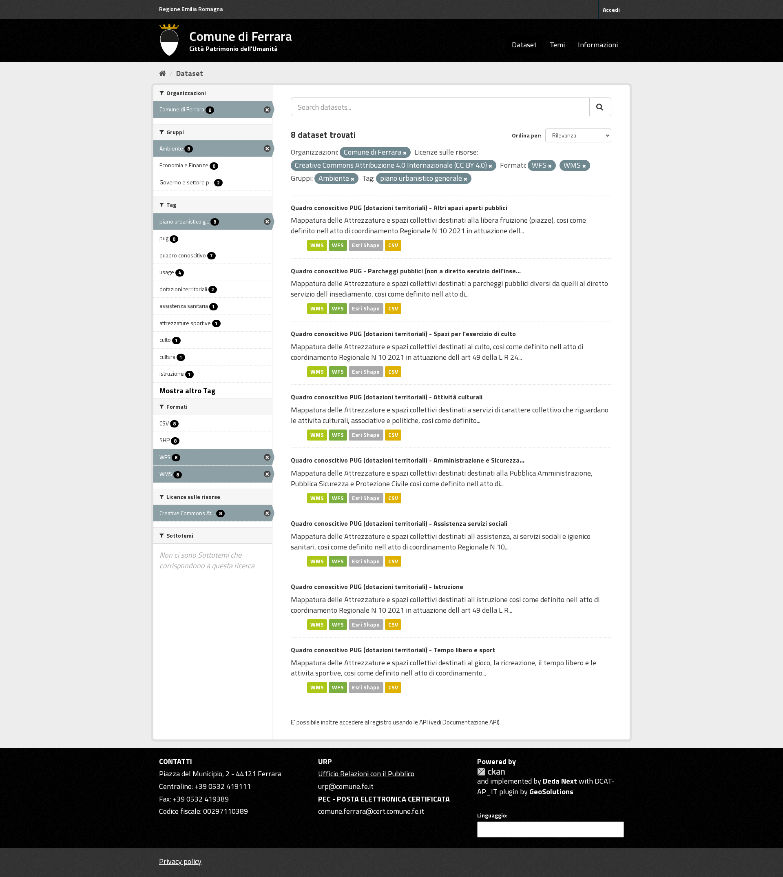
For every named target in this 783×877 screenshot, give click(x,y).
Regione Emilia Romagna (191, 8)
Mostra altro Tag (187, 390)
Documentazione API (470, 722)
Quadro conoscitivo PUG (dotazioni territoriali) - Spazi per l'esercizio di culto (403, 334)
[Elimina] (405, 153)
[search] (600, 106)
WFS (338, 245)
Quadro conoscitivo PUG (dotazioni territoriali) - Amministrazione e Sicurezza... (407, 460)
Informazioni (598, 44)
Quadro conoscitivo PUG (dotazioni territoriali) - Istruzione (377, 586)
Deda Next (560, 780)
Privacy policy (180, 861)
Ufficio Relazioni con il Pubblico (366, 773)
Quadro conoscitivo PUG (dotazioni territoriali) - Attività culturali (386, 397)
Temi (557, 44)
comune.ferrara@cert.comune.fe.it (371, 811)
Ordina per (526, 135)
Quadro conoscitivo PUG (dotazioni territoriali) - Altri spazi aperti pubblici (399, 208)
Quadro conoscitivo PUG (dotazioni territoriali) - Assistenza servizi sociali (399, 523)
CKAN (491, 771)
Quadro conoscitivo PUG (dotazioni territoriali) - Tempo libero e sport (393, 650)
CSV (393, 245)
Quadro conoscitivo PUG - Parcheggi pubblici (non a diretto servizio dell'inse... (406, 271)
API (423, 722)
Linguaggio (491, 815)
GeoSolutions (551, 791)
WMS (317, 245)
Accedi (611, 9)
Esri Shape (366, 245)
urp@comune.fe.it (346, 786)
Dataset (524, 44)
